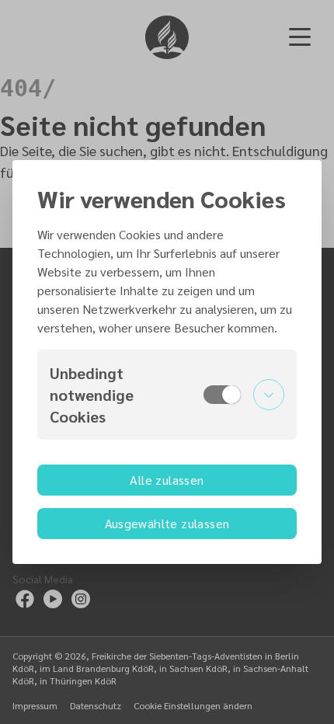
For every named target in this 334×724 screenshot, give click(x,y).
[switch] (222, 394)
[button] (167, 395)
